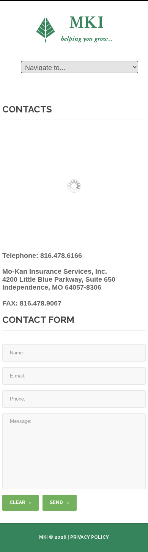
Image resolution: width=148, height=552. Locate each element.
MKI (43, 537)
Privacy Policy (89, 537)
